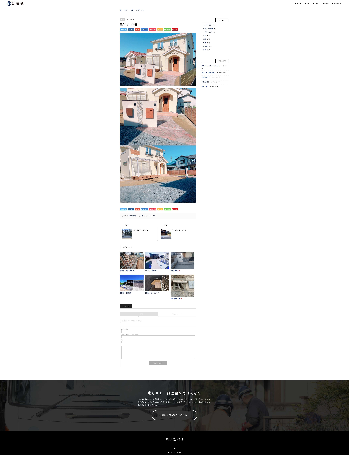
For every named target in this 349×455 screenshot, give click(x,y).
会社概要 (325, 3)
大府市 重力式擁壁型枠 (127, 270)
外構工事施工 (175, 270)
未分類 (205, 46)
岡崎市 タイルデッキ (152, 293)
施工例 (307, 3)
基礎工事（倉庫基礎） (209, 72)
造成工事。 (205, 86)
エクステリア (207, 25)
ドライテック (207, 32)
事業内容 (298, 3)
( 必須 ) (125, 329)
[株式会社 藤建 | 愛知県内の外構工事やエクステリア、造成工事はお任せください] (174, 440)
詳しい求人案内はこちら (174, 415)
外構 (122, 19)
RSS (174, 448)
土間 (204, 39)
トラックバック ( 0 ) (177, 313)
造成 (204, 49)
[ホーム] (120, 8)
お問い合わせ (336, 3)
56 (154, 216)
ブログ (126, 10)
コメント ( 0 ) (139, 313)
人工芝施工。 (206, 82)
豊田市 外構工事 (125, 293)
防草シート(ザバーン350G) (210, 66)
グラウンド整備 (208, 28)
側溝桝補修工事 (176, 298)
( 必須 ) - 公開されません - (131, 334)
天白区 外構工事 (151, 270)
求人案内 (316, 3)
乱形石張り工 (206, 77)
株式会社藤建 (132, 216)
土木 (204, 35)
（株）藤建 (178, 452)
